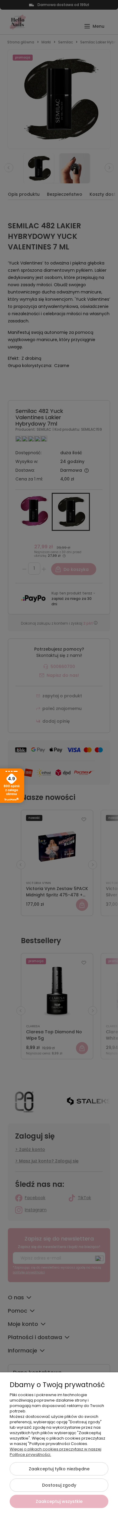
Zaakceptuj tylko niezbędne (59, 1469)
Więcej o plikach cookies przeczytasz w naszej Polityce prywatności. (55, 1451)
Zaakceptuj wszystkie (59, 1501)
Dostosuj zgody (59, 1485)
